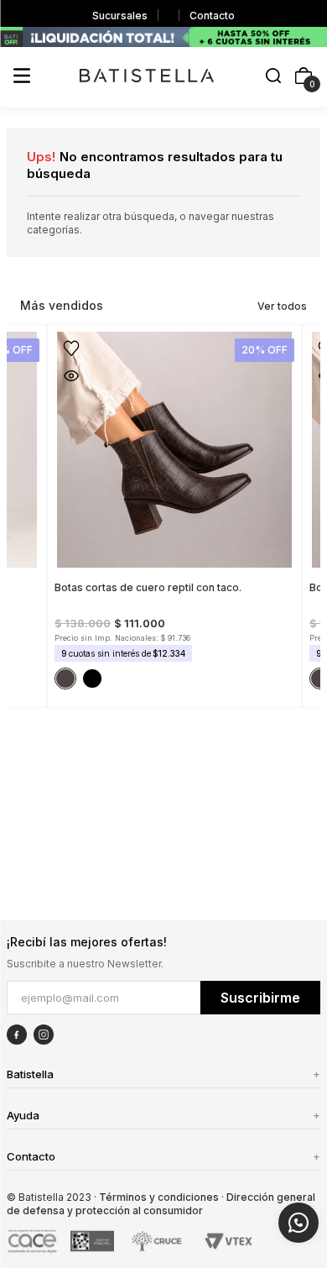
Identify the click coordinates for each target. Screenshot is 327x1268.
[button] (273, 76)
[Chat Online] (298, 1223)
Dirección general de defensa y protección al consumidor (161, 1204)
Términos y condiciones (159, 1197)
